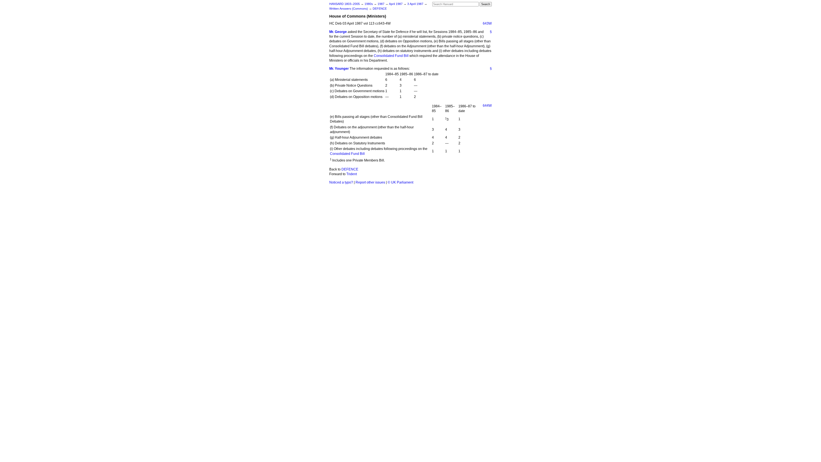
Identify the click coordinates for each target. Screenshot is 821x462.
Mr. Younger (339, 68)
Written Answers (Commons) (349, 8)
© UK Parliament (400, 182)
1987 (381, 4)
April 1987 (396, 4)
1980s (369, 4)
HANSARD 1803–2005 (344, 4)
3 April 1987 (415, 4)
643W (487, 23)
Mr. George (338, 32)
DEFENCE (380, 8)
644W (487, 105)
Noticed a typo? (341, 182)
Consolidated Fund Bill (391, 56)
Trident (351, 174)
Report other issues (370, 182)
